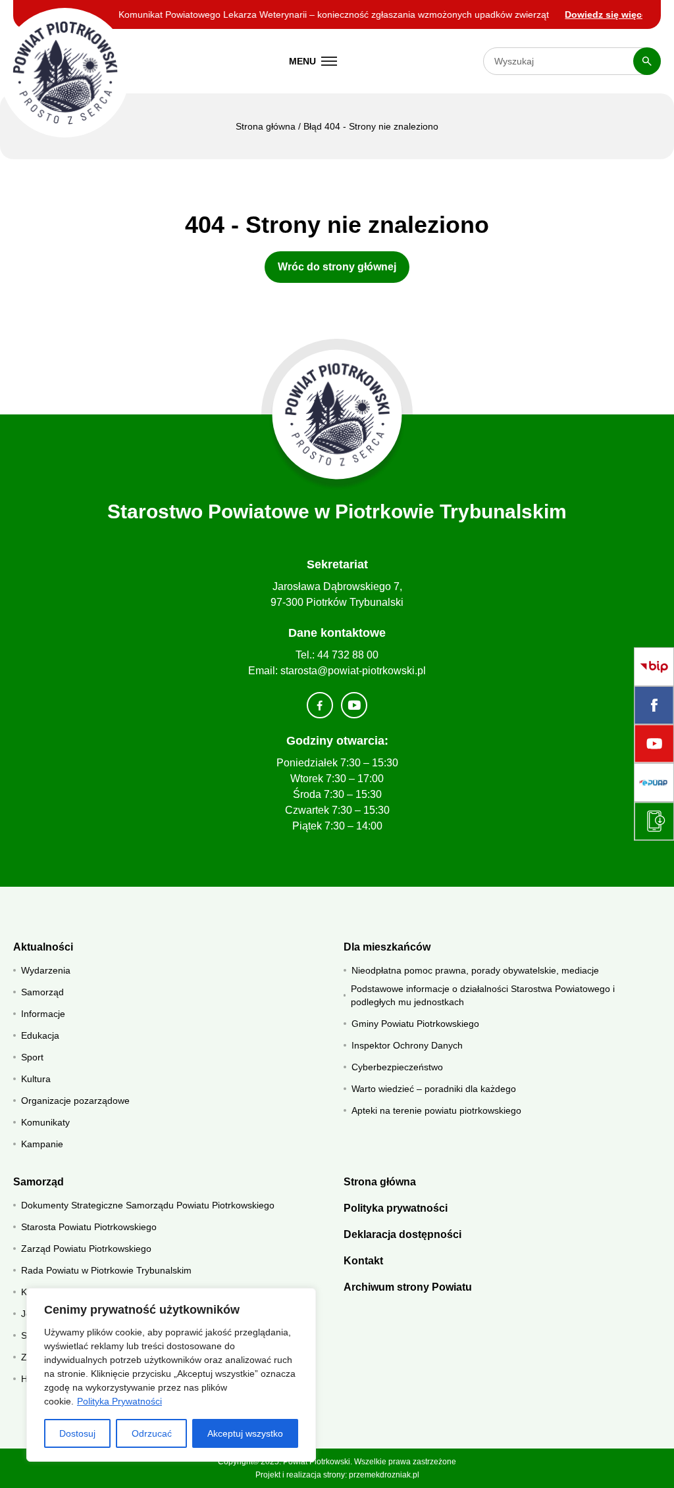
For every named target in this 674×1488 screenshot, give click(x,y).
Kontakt (363, 1260)
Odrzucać (152, 1433)
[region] (171, 1375)
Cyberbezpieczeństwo (397, 1067)
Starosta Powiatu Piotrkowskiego (89, 1227)
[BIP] (654, 666)
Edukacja (40, 1035)
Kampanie (42, 1144)
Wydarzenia (45, 970)
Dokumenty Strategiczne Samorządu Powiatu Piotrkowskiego (147, 1205)
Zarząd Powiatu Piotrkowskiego (86, 1248)
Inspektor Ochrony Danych (407, 1045)
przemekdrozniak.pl (384, 1474)
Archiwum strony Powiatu (408, 1287)
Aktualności (43, 947)
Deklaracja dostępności (402, 1234)
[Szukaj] (647, 61)
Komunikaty (45, 1122)
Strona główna (266, 126)
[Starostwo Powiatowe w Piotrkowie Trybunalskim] (65, 72)
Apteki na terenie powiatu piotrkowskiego (436, 1110)
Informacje (43, 1013)
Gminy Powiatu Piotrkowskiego (415, 1023)
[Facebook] (654, 705)
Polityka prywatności (396, 1208)
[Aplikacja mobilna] (654, 821)
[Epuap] (654, 782)
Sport (32, 1057)
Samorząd (42, 992)
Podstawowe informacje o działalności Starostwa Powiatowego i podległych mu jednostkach (483, 995)
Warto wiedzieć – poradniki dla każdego (433, 1088)
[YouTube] (654, 743)
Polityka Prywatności (119, 1401)
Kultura (36, 1079)
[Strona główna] (337, 415)
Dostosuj (77, 1433)
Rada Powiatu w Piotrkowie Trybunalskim (106, 1270)
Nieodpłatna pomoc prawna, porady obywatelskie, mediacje (475, 970)
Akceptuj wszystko (245, 1433)
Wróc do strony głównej (337, 266)
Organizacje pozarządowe (75, 1100)
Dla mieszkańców (387, 947)
